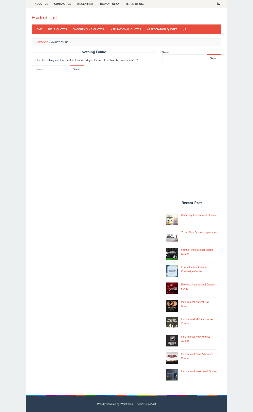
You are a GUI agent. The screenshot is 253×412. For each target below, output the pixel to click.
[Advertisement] (191, 133)
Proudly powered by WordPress (115, 404)
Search (166, 52)
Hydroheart (45, 17)
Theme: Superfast (145, 404)
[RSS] (218, 4)
